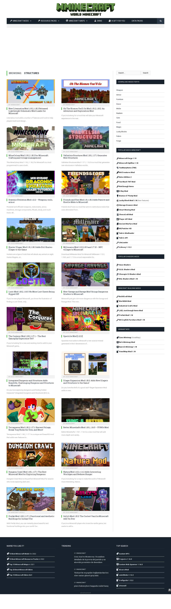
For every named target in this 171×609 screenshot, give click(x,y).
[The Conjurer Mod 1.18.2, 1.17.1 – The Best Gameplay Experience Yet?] (31, 319)
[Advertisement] (85, 46)
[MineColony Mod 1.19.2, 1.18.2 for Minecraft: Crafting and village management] (31, 139)
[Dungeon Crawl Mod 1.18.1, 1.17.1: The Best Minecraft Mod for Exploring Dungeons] (31, 455)
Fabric (118, 136)
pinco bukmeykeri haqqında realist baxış (91, 586)
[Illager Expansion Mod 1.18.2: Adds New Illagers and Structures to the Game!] (85, 364)
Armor (118, 95)
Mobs (118, 109)
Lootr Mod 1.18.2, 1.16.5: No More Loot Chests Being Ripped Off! (32, 292)
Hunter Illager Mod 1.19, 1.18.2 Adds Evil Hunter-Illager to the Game (31, 248)
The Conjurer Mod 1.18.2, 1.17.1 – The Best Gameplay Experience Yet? (27, 337)
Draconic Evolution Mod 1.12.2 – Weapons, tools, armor (31, 201)
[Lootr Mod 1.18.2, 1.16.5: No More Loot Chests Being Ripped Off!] (31, 275)
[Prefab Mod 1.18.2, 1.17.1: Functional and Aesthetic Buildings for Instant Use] (31, 500)
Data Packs (137, 21)
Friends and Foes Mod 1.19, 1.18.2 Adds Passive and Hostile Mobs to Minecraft (86, 201)
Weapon (119, 90)
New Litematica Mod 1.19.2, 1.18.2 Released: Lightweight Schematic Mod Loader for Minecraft (28, 111)
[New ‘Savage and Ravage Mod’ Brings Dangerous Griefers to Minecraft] (85, 275)
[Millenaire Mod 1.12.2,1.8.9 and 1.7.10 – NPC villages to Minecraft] (85, 230)
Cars (118, 118)
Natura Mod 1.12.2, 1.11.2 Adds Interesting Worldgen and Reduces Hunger (82, 473)
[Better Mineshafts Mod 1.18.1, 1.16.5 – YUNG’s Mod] (85, 411)
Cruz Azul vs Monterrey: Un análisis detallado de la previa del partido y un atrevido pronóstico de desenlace (90, 559)
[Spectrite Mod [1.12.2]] (85, 319)
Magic (118, 127)
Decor (118, 104)
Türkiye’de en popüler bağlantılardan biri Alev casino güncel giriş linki (91, 574)
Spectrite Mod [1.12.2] (73, 336)
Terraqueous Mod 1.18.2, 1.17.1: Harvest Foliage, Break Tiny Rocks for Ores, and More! (30, 428)
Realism (119, 113)
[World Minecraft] (85, 9)
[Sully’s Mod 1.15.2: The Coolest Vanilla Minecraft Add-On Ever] (85, 500)
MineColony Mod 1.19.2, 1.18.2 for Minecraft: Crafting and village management (28, 156)
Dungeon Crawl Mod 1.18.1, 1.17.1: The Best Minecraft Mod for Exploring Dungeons (27, 473)
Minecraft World (18, 512)
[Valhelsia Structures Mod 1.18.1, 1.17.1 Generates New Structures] (85, 139)
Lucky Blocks (121, 132)
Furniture (119, 99)
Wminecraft (15, 105)
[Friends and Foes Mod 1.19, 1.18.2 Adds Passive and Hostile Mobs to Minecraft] (85, 183)
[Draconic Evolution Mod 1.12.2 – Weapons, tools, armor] (31, 183)
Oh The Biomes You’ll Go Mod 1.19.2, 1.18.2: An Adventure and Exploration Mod (84, 109)
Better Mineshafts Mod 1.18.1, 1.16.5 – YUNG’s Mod (86, 427)
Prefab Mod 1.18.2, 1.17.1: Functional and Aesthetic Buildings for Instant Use (31, 517)
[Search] (160, 21)
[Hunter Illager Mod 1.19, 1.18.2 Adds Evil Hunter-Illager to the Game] (31, 230)
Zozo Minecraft (17, 152)
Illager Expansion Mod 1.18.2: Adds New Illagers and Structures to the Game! (85, 381)
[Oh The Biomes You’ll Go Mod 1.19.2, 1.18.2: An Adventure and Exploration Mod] (85, 92)
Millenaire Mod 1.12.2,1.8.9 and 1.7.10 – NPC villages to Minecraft (83, 248)
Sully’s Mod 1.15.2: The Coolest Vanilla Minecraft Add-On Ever (85, 517)
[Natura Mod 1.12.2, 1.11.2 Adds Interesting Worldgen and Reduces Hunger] (85, 455)
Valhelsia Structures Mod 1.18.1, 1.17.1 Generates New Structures (85, 156)
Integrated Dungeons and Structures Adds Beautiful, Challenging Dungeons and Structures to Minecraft (31, 383)
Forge (118, 141)
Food (118, 122)
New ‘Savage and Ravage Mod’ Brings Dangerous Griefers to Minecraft (85, 292)
